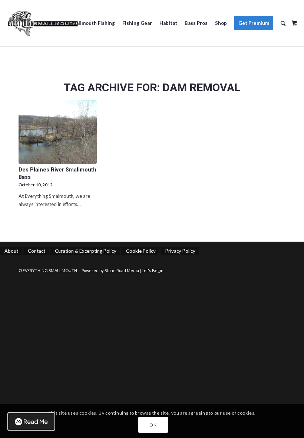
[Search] (283, 23)
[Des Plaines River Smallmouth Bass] (58, 132)
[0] (294, 20)
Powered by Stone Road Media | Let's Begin (122, 270)
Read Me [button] (35, 421)
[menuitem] (54, 23)
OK (152, 425)
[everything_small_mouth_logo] (42, 23)
